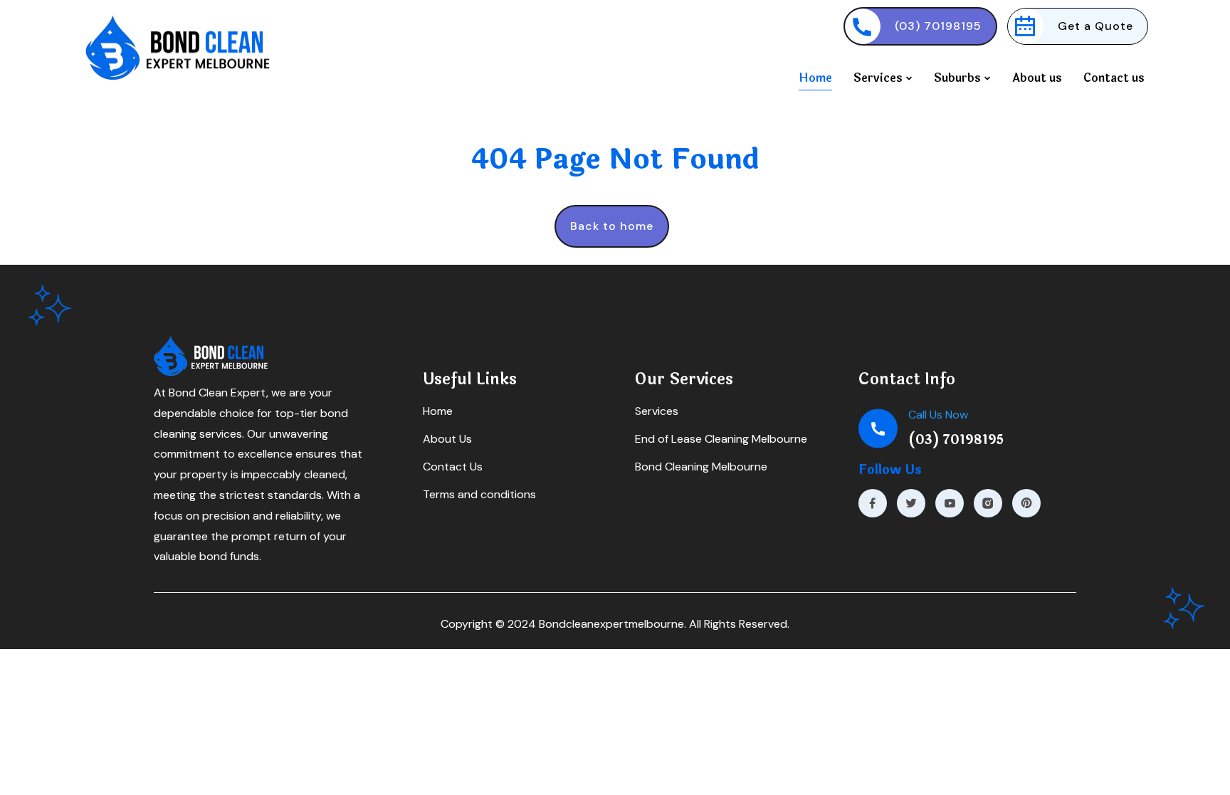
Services (879, 78)
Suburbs (959, 78)
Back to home (611, 226)
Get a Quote (1095, 26)
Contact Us (453, 466)
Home (815, 78)
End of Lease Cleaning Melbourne (721, 438)
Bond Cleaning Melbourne (701, 466)
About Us (447, 438)
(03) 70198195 (938, 26)
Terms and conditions (479, 494)
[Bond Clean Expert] (872, 503)
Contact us (1114, 78)
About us (1037, 78)
